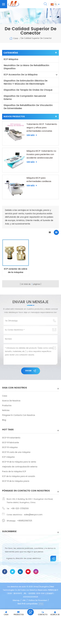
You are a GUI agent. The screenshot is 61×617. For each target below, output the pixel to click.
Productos (6, 405)
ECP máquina (11, 59)
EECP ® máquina (10, 447)
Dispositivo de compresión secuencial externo (25, 97)
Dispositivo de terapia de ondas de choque (28, 90)
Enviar (28, 370)
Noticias (6, 410)
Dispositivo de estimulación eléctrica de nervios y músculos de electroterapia (25, 82)
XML (24, 600)
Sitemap (16, 600)
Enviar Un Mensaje (30, 612)
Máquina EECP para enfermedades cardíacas (39, 179)
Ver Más (31, 135)
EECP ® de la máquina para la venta (19, 462)
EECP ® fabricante (10, 442)
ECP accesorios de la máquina (20, 74)
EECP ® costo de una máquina (16, 452)
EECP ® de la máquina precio (15, 481)
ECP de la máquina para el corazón (18, 476)
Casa (15, 38)
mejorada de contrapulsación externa (19, 466)
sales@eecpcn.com (33, 514)
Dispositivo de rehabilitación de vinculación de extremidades (28, 107)
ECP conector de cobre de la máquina (15, 270)
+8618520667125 (24, 520)
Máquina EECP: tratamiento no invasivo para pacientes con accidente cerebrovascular (41, 154)
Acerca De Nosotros (11, 400)
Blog (4, 420)
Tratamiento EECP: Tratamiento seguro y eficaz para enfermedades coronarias (42, 128)
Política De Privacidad (38, 600)
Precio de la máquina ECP (14, 471)
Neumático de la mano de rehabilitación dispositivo (26, 67)
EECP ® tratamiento (11, 437)
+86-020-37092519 (20, 508)
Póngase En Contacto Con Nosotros (18, 415)
